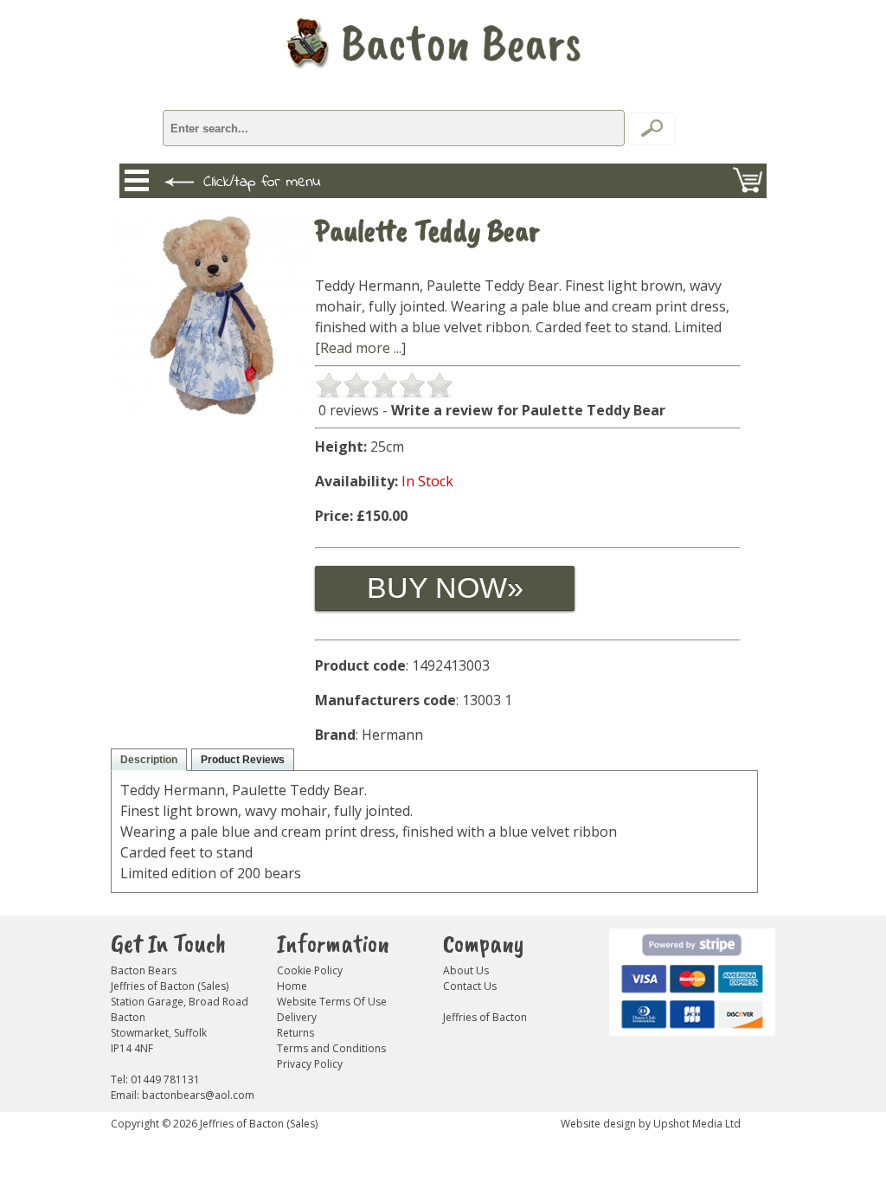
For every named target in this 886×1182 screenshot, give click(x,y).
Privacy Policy (310, 1064)
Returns (295, 1032)
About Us (466, 970)
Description (148, 760)
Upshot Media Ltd (697, 1123)
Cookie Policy (310, 970)
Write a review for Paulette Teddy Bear (528, 410)
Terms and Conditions (331, 1048)
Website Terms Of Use (332, 1001)
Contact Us (470, 986)
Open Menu (136, 181)
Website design (598, 1123)
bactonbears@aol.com (198, 1095)
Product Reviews (243, 760)
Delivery (297, 1017)
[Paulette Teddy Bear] (213, 410)
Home (292, 986)
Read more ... (360, 347)
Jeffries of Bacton (485, 1017)
